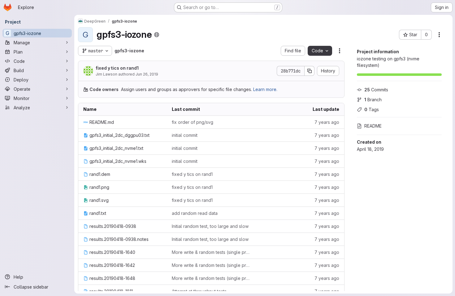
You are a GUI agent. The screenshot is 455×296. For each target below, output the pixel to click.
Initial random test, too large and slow (210, 226)
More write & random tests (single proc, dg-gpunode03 (211, 252)
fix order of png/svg (192, 122)
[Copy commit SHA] (309, 71)
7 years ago (326, 122)
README (373, 125)
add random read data (195, 213)
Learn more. (265, 89)
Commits (376, 89)
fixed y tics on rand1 (117, 68)
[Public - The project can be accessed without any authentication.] (156, 34)
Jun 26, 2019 (147, 74)
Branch (373, 99)
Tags (371, 109)
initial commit (184, 135)
